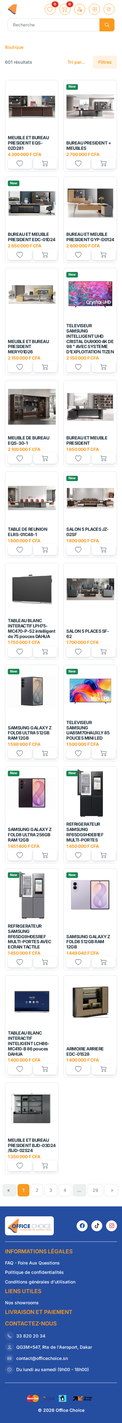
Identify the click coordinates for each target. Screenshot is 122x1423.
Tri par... (76, 62)
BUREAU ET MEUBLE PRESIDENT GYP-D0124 (90, 237)
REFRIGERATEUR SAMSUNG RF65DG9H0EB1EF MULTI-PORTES (84, 831)
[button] (50, 9)
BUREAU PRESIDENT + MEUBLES (88, 145)
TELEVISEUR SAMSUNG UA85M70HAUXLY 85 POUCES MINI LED (87, 730)
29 (95, 1190)
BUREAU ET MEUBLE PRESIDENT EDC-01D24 (31, 237)
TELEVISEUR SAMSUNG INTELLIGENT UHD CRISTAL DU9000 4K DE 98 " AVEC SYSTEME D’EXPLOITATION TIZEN (90, 338)
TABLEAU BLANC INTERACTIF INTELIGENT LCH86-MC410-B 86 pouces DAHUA (28, 1043)
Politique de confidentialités (34, 1272)
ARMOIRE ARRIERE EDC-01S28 (85, 1051)
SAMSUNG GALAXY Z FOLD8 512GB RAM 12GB (88, 942)
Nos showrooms (22, 1302)
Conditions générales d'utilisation (40, 1281)
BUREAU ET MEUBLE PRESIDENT (86, 440)
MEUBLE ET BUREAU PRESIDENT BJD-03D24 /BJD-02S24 (32, 1145)
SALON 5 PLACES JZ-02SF (87, 531)
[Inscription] (79, 9)
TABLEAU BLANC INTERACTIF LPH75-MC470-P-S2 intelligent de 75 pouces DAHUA (31, 628)
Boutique (14, 47)
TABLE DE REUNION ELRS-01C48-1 (27, 531)
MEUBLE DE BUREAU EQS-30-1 (28, 440)
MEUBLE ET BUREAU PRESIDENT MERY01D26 (28, 347)
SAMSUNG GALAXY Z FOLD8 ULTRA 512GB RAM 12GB (29, 733)
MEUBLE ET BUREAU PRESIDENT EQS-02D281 (28, 143)
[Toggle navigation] (109, 9)
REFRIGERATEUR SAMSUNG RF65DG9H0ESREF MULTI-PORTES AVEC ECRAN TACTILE (29, 936)
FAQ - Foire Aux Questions (32, 1262)
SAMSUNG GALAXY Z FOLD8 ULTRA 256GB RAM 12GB (29, 834)
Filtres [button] (105, 62)
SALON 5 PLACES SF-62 (87, 633)
